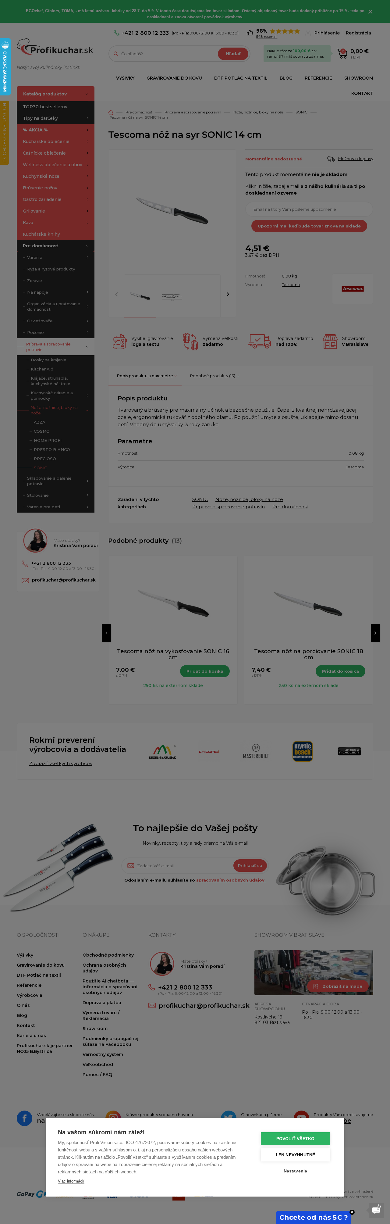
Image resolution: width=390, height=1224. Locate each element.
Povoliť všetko (295, 1138)
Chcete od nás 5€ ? (313, 1217)
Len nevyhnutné (295, 1155)
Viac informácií (71, 1181)
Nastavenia (295, 1171)
